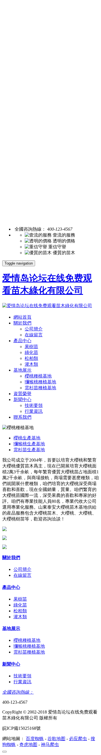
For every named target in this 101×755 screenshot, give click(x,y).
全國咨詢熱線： (18, 692)
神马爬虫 (50, 744)
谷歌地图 (56, 738)
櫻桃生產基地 (26, 438)
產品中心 (22, 340)
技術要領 (34, 405)
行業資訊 (34, 411)
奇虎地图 (28, 744)
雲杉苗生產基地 (29, 449)
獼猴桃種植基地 (40, 381)
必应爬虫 (78, 738)
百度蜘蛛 (35, 738)
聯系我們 (22, 417)
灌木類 (31, 364)
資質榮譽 (22, 393)
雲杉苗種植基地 (40, 387)
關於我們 (22, 323)
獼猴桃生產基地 (29, 443)
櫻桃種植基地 (38, 376)
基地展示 (22, 370)
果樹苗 (31, 346)
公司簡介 (34, 328)
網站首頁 (22, 317)
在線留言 (34, 334)
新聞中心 (22, 399)
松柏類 (31, 358)
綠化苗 (31, 352)
